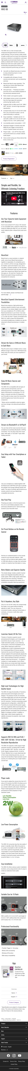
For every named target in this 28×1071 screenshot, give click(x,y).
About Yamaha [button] (4, 1042)
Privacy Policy (21, 1061)
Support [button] (3, 1039)
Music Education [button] (5, 1027)
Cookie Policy (14, 1064)
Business (3, 1050)
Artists (2, 1035)
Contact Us (5, 1061)
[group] (5, 45)
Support (13, 997)
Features (3, 178)
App (11, 178)
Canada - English (7, 1046)
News (2, 1031)
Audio (2, 1018)
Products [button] (3, 1023)
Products (14, 1018)
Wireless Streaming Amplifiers (9, 1020)
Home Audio (8, 1018)
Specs (13, 993)
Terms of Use (13, 1061)
